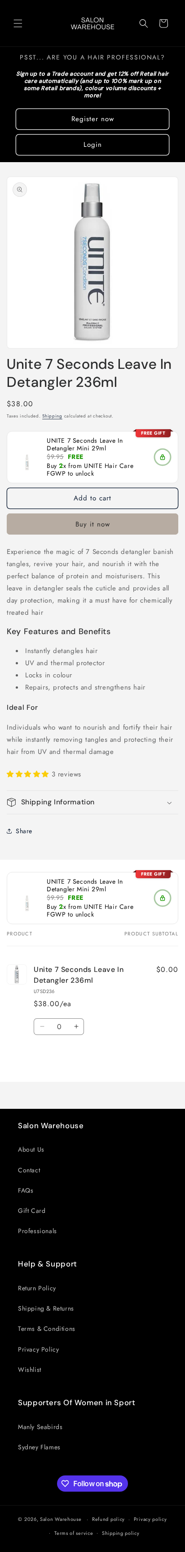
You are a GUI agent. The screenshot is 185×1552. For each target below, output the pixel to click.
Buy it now (92, 524)
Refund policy (108, 1519)
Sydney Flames (39, 1447)
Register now (92, 119)
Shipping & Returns (46, 1308)
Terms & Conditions (46, 1328)
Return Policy (37, 1288)
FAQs (25, 1190)
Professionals (37, 1230)
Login (93, 145)
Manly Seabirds (40, 1426)
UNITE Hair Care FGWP (90, 469)
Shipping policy (121, 1533)
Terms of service (73, 1533)
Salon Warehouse (61, 1519)
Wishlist (29, 1369)
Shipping (52, 416)
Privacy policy (150, 1519)
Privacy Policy (38, 1349)
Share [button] (24, 830)
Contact (29, 1170)
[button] (18, 23)
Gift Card (31, 1210)
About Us (31, 1149)
